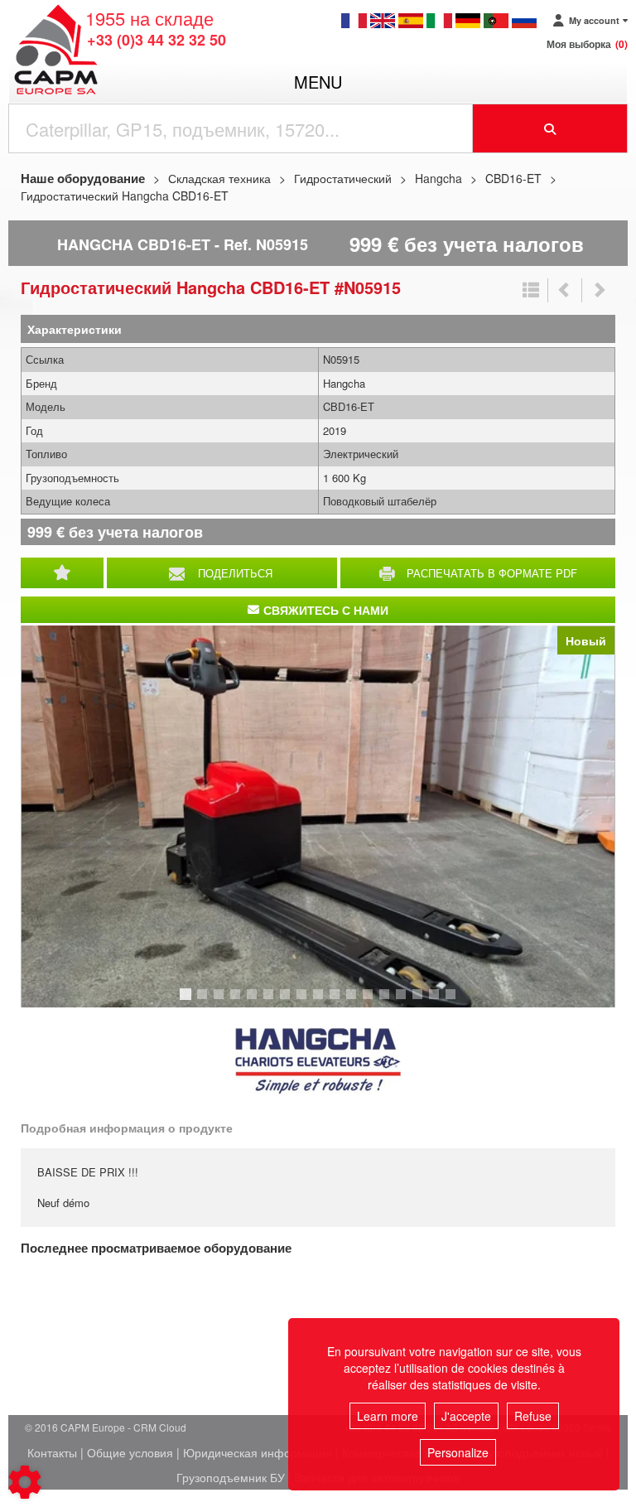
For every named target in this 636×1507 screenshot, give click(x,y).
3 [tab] (221, 1001)
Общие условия (130, 1452)
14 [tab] (406, 1001)
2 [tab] (204, 1001)
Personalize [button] (458, 1452)
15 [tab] (423, 1001)
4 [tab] (237, 1001)
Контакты (52, 1452)
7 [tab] (287, 1001)
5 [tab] (254, 1001)
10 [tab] (340, 1001)
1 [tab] (188, 1001)
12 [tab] (373, 1001)
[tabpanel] (318, 816)
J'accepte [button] (466, 1416)
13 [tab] (390, 1001)
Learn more (387, 1416)
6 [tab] (270, 1001)
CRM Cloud (159, 1427)
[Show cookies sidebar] (24, 1482)
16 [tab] (439, 1001)
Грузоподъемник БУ (230, 1477)
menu (318, 82)
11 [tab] (357, 1001)
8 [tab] (304, 1001)
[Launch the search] (550, 128)
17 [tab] (456, 1001)
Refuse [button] (533, 1416)
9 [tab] (320, 1001)
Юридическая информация (257, 1452)
